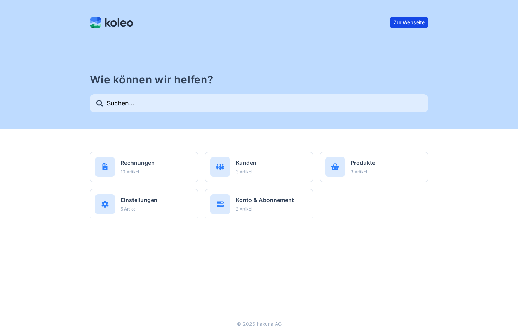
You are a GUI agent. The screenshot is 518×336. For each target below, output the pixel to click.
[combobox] (259, 103)
